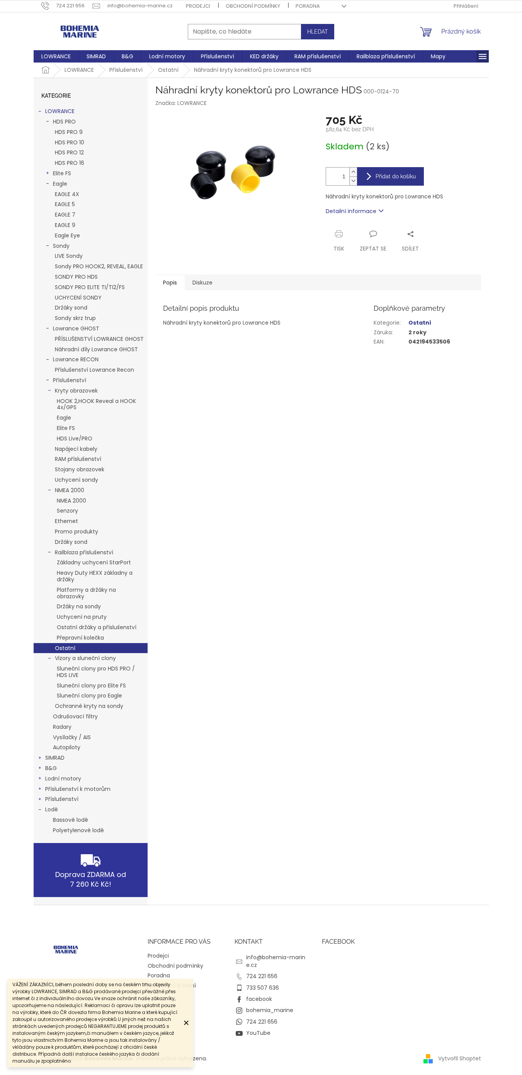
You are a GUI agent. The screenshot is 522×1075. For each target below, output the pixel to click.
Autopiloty (66, 747)
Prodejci (198, 6)
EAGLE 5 (65, 204)
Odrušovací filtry (75, 716)
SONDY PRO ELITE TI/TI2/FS (90, 287)
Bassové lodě (70, 820)
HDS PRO (64, 121)
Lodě (51, 809)
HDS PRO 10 (69, 142)
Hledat (317, 32)
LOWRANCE (60, 111)
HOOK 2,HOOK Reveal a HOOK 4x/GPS (96, 404)
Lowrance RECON (76, 359)
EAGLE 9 (65, 225)
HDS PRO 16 (69, 163)
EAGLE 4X (67, 194)
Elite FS (62, 173)
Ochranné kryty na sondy (89, 706)
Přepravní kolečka (80, 638)
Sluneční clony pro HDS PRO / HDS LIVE (96, 672)
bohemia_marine (269, 1010)
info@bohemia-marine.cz (275, 960)
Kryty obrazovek (76, 390)
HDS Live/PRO (74, 438)
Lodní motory (63, 778)
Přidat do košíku (396, 176)
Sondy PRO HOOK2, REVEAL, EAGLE (99, 266)
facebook (259, 999)
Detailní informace (351, 211)
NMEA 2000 (69, 490)
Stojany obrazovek (79, 469)
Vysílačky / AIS (72, 737)
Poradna (308, 6)
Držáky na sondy (79, 606)
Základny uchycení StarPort (94, 562)
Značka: (181, 103)
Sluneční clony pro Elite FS (91, 685)
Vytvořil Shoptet (459, 1058)
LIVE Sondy (69, 256)
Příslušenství (69, 380)
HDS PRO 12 (69, 152)
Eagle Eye (67, 235)
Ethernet (66, 521)
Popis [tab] (170, 282)
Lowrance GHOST (76, 328)
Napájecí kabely (76, 449)
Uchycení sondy (76, 480)
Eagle (60, 184)
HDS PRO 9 (69, 132)
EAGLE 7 (65, 214)
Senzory (67, 511)
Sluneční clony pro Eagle (89, 695)
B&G (51, 768)
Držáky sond (71, 307)
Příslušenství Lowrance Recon (94, 370)
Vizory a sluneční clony (85, 658)
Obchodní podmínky (253, 6)
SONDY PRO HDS (76, 277)
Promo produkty (76, 531)
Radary (62, 727)
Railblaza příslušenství (84, 552)
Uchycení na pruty (82, 617)
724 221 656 (261, 976)
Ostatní (65, 648)
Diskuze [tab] (202, 282)
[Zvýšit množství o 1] (353, 172)
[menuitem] (56, 56)
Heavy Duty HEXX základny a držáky (95, 576)
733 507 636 (262, 988)
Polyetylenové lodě (78, 830)
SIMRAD (55, 758)
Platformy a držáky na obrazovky (86, 593)
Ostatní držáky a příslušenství (96, 627)
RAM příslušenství (78, 459)
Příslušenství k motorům (78, 789)
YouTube (258, 1033)
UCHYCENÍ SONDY (78, 297)
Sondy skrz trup (75, 318)
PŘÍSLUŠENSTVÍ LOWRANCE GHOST (99, 339)
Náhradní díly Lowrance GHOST (96, 349)
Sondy (61, 246)
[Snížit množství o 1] (353, 180)
